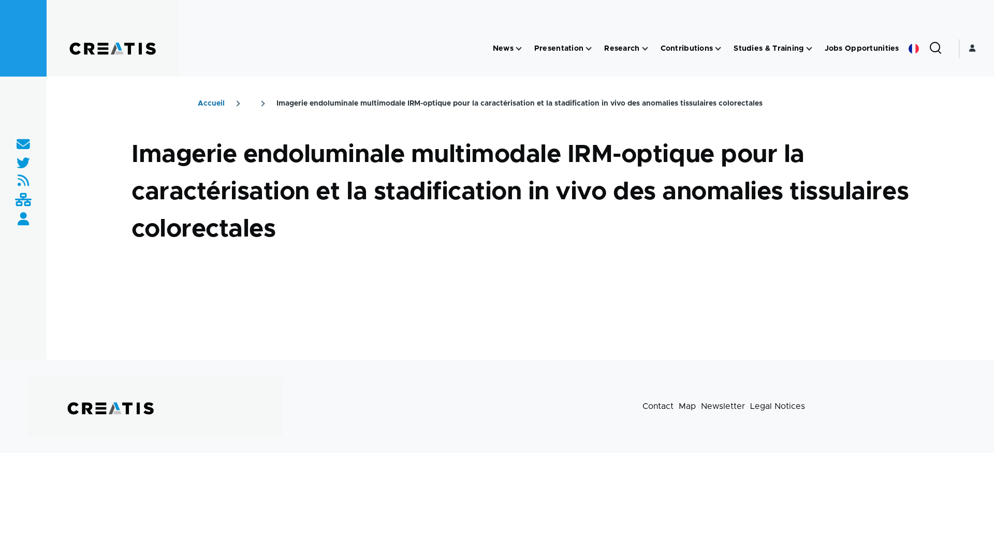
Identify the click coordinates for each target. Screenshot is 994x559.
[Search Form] (935, 49)
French (914, 48)
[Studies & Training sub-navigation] (809, 49)
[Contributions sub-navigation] (718, 49)
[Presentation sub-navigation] (588, 49)
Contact (658, 406)
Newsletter (723, 406)
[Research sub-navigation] (645, 49)
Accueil (211, 103)
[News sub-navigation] (519, 49)
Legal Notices (777, 406)
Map (687, 406)
